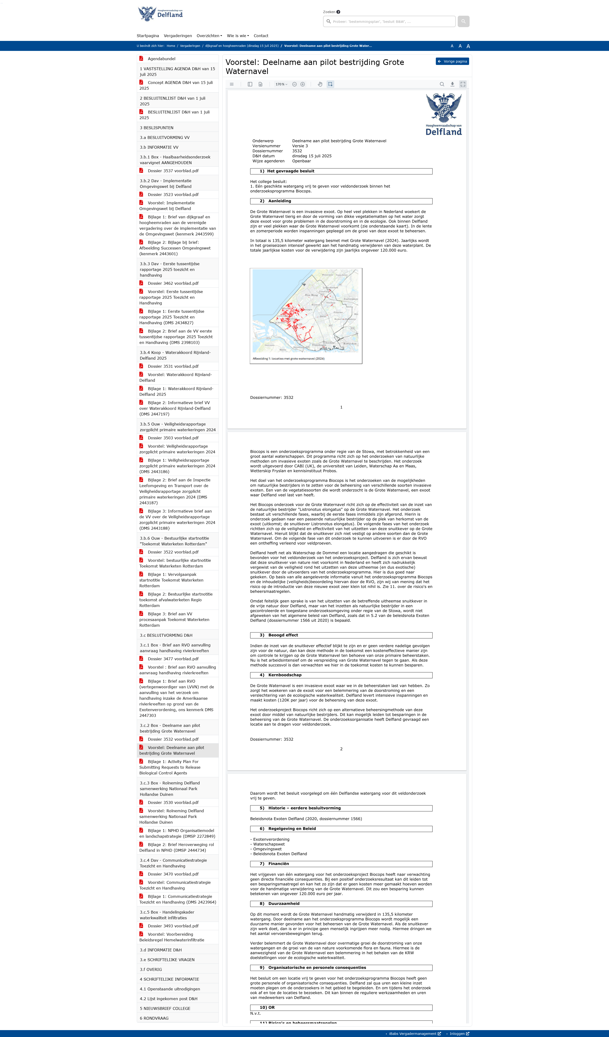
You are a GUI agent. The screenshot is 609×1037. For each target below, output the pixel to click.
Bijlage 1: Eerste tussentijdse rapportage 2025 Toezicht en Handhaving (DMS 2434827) (171, 317)
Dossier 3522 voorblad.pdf (173, 552)
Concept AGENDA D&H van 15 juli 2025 (176, 85)
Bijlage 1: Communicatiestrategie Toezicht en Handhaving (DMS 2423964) (177, 899)
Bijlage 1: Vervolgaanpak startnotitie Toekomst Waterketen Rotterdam (171, 580)
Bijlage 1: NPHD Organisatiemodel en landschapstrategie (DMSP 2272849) (177, 833)
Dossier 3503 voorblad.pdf (173, 437)
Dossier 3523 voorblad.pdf (173, 194)
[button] (464, 21)
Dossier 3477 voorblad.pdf (173, 658)
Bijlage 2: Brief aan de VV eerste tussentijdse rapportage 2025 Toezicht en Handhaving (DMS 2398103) (176, 337)
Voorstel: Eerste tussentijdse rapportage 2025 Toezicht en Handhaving (171, 297)
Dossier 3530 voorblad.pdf (173, 802)
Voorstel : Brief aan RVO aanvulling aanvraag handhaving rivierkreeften (177, 670)
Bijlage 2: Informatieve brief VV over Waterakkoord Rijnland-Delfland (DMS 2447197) (175, 408)
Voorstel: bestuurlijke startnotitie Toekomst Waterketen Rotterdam (175, 563)
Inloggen (457, 1034)
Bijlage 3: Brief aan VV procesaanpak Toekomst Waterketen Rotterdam (174, 619)
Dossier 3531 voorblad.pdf (173, 366)
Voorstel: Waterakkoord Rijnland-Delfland (175, 377)
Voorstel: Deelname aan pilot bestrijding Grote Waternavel (171, 750)
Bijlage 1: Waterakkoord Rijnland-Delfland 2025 (176, 391)
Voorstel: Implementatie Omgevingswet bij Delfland (167, 206)
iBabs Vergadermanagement (413, 1034)
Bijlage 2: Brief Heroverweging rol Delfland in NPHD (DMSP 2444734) (176, 847)
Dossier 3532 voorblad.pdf (173, 739)
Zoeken (329, 12)
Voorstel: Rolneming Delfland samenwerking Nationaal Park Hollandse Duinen (171, 816)
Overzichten (208, 35)
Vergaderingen (178, 35)
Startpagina (148, 35)
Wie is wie (236, 35)
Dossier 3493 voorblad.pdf (173, 926)
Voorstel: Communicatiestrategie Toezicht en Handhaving (175, 885)
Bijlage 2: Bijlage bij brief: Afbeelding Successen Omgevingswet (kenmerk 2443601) (175, 248)
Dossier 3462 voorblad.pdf (173, 283)
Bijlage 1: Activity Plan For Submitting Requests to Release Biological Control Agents (170, 767)
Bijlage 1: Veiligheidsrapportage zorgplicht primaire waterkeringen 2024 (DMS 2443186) (177, 466)
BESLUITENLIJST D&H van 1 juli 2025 (174, 115)
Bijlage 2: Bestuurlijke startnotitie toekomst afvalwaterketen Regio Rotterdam (176, 600)
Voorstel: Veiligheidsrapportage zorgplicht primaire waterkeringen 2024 (177, 449)
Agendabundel (161, 58)
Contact (261, 35)
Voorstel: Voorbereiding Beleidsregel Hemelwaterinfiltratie (171, 937)
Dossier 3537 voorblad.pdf (173, 170)
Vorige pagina (455, 61)
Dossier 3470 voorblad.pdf (173, 874)
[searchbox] (389, 21)
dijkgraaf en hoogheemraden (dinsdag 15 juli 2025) (242, 46)
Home (171, 46)
